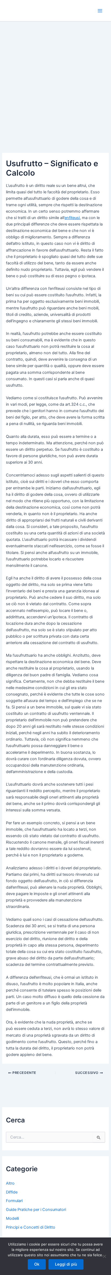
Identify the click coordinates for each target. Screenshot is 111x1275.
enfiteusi (72, 217)
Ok (36, 1264)
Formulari (14, 1200)
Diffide (12, 1192)
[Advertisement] (55, 79)
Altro (10, 1183)
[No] (104, 1256)
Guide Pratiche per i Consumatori (36, 1209)
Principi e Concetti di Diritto (30, 1227)
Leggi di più (66, 1264)
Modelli (12, 1218)
